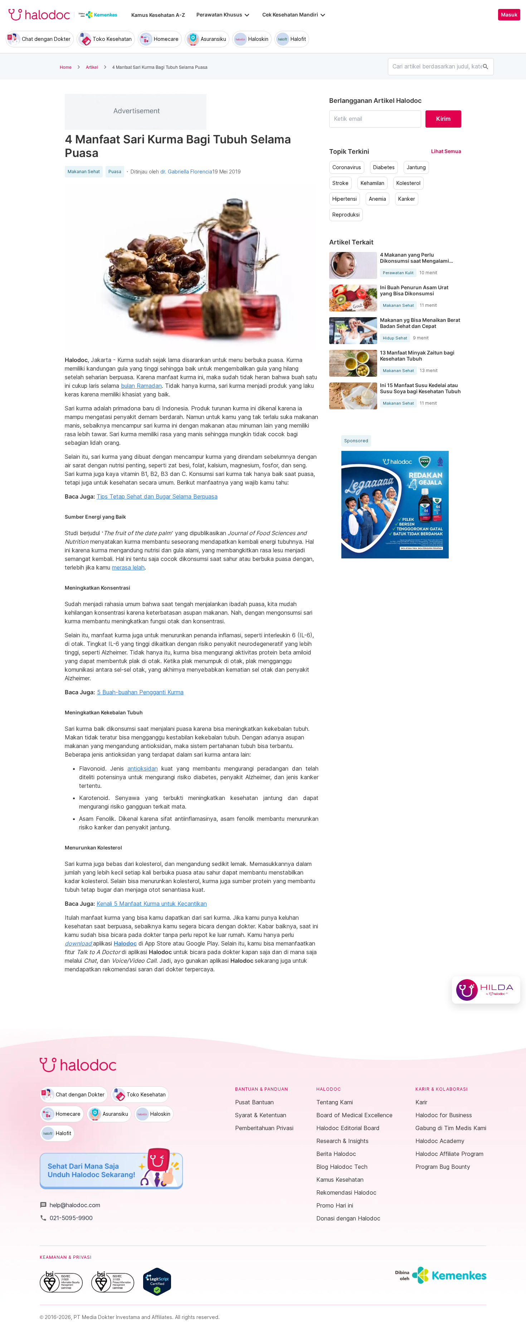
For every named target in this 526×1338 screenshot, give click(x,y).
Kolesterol (408, 183)
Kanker (406, 199)
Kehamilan (372, 183)
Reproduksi (346, 215)
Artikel (92, 67)
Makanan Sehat (84, 171)
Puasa (114, 171)
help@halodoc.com (70, 1205)
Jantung (416, 167)
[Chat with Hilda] (486, 990)
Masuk (509, 15)
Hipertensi (344, 199)
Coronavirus (346, 167)
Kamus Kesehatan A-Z (158, 15)
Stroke (340, 183)
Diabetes (384, 167)
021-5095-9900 (66, 1218)
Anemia (377, 199)
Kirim (443, 118)
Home (66, 67)
